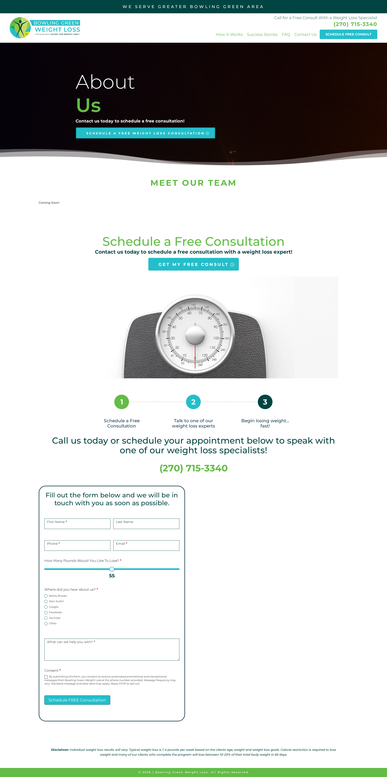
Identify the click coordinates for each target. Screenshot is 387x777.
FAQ (286, 34)
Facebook (55, 612)
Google (53, 606)
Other (52, 623)
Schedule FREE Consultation (77, 700)
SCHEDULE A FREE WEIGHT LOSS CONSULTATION (145, 133)
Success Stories (262, 34)
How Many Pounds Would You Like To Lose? (82, 561)
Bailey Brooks (57, 595)
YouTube (54, 617)
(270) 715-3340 (355, 24)
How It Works (229, 34)
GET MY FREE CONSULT (193, 264)
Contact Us (305, 34)
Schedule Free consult (348, 34)
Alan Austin (56, 601)
